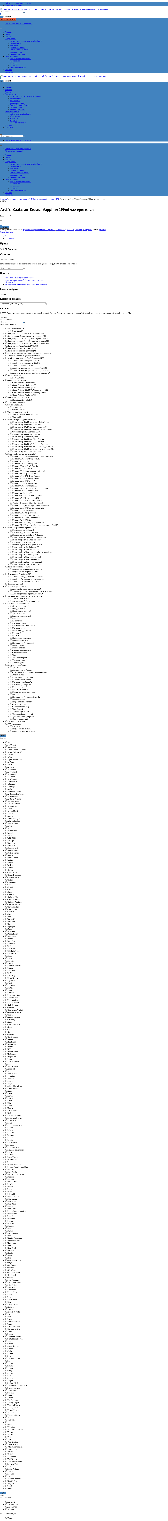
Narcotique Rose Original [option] (18, 397)
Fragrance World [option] (13, 995)
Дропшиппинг (16, 52)
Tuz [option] (8, 1422)
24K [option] (9, 742)
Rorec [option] (9, 1324)
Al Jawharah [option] (12, 772)
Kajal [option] (9, 1091)
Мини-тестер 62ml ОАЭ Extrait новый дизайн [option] (32, 446)
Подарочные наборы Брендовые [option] (27, 569)
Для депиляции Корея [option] (22, 670)
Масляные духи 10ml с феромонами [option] (28, 545)
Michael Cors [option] (12, 1194)
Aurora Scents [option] (12, 823)
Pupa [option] (9, 1297)
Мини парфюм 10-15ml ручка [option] (25, 547)
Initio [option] (9, 1064)
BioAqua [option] (11, 841)
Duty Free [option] (11, 941)
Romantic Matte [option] (13, 1322)
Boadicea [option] (11, 843)
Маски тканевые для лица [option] (23, 692)
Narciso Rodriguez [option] (14, 1238)
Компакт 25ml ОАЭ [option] (21, 461)
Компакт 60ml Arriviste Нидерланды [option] (28, 515)
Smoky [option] (10, 1373)
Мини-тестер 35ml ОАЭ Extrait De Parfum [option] (30, 422)
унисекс (102, 230)
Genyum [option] (10, 1007)
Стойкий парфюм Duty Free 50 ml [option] (27, 432)
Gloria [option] (9, 1022)
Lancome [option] (11, 1135)
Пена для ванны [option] (20, 640)
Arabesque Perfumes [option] (15, 794)
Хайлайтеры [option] (18, 662)
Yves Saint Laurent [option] (14, 1461)
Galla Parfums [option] (12, 1005)
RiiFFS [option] (10, 1309)
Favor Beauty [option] (12, 978)
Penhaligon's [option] (12, 1290)
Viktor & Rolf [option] (12, 1444)
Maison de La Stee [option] (14, 1165)
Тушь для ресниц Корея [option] (23, 716)
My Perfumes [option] (12, 1233)
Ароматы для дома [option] (16, 586)
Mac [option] (9, 1162)
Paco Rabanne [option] (13, 1280)
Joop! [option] (9, 1084)
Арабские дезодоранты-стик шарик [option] (27, 577)
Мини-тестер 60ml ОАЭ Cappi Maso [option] (28, 442)
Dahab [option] (10, 917)
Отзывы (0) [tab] (9, 238)
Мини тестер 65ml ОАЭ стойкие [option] (27, 451)
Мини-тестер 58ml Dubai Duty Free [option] (28, 439)
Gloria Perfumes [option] (13, 1025)
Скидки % (87, 230)
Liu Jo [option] (9, 1152)
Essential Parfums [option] (14, 966)
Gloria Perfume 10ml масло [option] (24, 383)
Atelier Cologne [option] (13, 818)
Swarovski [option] (11, 1390)
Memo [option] (9, 1189)
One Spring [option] (11, 1265)
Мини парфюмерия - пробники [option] (22, 527)
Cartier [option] (10, 880)
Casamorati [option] (11, 882)
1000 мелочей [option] (14, 724)
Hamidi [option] (10, 1039)
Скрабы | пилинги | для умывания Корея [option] (30, 672)
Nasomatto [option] (11, 1243)
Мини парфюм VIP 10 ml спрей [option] (26, 540)
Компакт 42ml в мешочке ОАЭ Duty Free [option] (30, 488)
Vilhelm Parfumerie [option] (15, 1447)
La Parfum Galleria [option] (14, 1118)
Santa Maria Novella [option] (15, 1339)
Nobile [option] (10, 1253)
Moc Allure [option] (11, 1209)
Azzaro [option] (10, 828)
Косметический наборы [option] (22, 680)
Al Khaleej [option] (11, 774)
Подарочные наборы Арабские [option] (26, 572)
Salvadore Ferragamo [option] (15, 1336)
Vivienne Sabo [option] (13, 1449)
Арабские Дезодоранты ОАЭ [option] (26, 581)
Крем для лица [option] (19, 623)
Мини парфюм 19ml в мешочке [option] (25, 559)
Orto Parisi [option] (11, 1275)
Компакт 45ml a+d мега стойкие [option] (27, 496)
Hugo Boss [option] (11, 1057)
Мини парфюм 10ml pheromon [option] (25, 550)
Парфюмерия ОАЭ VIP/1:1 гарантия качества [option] (27, 334)
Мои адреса (15, 63)
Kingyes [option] (10, 1108)
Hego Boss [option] (11, 1044)
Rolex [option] (9, 1319)
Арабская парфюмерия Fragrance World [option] (29, 368)
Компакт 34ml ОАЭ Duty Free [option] (26, 476)
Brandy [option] (10, 855)
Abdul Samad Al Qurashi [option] (17, 750)
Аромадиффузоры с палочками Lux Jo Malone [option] (32, 591)
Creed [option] (9, 914)
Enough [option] (10, 961)
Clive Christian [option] (13, 907)
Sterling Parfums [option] (13, 1388)
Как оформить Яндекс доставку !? (19, 278)
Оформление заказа (18, 67)
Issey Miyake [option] (12, 1066)
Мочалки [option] (16, 633)
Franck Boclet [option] (12, 998)
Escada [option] (10, 963)
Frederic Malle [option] (13, 1003)
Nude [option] (9, 1255)
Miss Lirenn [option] (12, 1199)
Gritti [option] (9, 1030)
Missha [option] (10, 1206)
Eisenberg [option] (11, 944)
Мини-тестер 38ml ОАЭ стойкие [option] (27, 424)
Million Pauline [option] (13, 1196)
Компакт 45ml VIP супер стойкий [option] (27, 500)
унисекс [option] (10, 1509)
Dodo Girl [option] (11, 931)
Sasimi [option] (10, 1341)
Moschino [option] (11, 1223)
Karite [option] (9, 1093)
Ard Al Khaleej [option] (13, 801)
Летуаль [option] (10, 1484)
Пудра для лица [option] (19, 645)
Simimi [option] (10, 1366)
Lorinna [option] (10, 1155)
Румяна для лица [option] (19, 648)
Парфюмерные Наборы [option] (18, 567)
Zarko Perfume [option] (13, 1469)
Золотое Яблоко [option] (14, 1479)
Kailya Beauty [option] (13, 1088)
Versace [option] (10, 1435)
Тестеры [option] (16, 417)
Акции (8, 36)
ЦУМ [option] (9, 1488)
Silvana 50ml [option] (18, 410)
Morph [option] (10, 1221)
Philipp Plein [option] (12, 1292)
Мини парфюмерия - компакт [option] (21, 454)
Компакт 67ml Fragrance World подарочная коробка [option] (35, 525)
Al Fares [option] (10, 767)
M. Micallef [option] (11, 1160)
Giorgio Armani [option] (13, 1017)
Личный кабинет (12, 56)
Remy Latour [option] (12, 1304)
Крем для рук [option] (18, 628)
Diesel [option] (9, 924)
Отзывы (8, 70)
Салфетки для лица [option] (20, 606)
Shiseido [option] (10, 1356)
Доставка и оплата (17, 48)
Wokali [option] (10, 1452)
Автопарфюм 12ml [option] (21, 599)
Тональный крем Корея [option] (22, 714)
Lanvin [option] (10, 1138)
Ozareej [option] (10, 1277)
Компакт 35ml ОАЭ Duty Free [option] (26, 478)
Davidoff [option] (10, 919)
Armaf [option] (9, 809)
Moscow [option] (10, 1226)
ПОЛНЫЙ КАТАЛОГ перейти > (18, 24)
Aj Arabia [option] (11, 762)
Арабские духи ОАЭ (51, 199)
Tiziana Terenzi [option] (13, 1410)
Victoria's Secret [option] (13, 1442)
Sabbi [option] (9, 1331)
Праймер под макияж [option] (21, 611)
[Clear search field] (24, 322)
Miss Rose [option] (11, 1201)
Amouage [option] (11, 787)
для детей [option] (11, 1502)
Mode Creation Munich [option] (16, 1211)
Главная (8, 32)
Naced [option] (9, 1236)
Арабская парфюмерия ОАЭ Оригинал (24, 199)
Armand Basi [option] (12, 811)
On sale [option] (10, 1518)
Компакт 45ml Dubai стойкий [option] (25, 498)
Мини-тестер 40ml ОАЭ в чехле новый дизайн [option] (32, 429)
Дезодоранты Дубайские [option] (19, 574)
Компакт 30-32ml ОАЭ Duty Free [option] (27, 466)
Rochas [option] (10, 1314)
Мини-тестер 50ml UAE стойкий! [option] (27, 434)
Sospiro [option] (10, 1381)
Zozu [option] (9, 1476)
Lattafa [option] (10, 1140)
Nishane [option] (10, 1250)
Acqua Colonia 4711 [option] (15, 752)
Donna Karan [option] (12, 934)
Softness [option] (10, 1378)
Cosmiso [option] (10, 912)
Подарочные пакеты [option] (21, 729)
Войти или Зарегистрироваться (18, 3)
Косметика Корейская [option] (18, 665)
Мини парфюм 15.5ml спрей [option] (25, 554)
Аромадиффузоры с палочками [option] (26, 589)
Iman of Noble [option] (13, 1061)
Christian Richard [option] (14, 899)
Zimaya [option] (10, 1471)
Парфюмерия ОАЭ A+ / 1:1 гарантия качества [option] (28, 341)
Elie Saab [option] (11, 949)
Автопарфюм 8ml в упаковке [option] (25, 601)
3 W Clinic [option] (11, 745)
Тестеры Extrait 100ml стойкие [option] (26, 415)
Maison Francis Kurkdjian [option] (17, 1167)
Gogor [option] (9, 1027)
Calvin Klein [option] (12, 872)
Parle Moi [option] (11, 1287)
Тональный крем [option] (19, 658)
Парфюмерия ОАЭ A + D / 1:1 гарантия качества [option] (29, 343)
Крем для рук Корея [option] (21, 685)
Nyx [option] (9, 1258)
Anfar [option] (9, 789)
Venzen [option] (10, 1432)
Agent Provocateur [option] (14, 760)
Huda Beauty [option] (12, 1052)
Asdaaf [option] (10, 814)
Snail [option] (9, 1376)
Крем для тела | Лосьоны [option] (23, 626)
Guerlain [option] (10, 1034)
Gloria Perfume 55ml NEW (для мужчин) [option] (29, 392)
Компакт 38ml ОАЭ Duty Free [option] (25, 483)
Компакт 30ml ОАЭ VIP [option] (23, 469)
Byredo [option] (10, 868)
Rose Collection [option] (13, 1327)
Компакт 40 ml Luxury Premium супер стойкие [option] (32, 456)
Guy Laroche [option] (12, 1037)
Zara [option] (9, 1466)
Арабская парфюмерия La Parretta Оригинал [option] (31, 373)
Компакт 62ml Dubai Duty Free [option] (26, 518)
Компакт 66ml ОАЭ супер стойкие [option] (28, 523)
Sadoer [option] (10, 1334)
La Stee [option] (10, 1123)
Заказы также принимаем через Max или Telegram (26, 284)
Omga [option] (9, 1263)
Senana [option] (10, 1344)
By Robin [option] (11, 865)
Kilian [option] (9, 1106)
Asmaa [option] (10, 816)
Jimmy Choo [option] (12, 1074)
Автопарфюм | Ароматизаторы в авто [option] (24, 596)
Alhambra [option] (11, 784)
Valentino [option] (11, 1427)
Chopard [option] (10, 895)
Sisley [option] (9, 1371)
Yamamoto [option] (11, 1457)
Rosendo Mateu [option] (13, 1329)
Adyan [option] (10, 755)
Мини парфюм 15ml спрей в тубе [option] (26, 557)
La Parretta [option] (11, 1120)
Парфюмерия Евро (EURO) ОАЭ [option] (22, 348)
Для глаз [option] (16, 667)
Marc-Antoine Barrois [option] (15, 1174)
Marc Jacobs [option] (12, 1172)
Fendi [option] (9, 983)
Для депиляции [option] (19, 613)
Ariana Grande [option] (13, 806)
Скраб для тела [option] (19, 704)
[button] (84, 317)
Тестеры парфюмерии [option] (18, 412)
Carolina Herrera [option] (13, 877)
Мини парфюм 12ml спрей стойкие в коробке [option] (32, 552)
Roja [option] (9, 1317)
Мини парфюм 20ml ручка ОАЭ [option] (27, 562)
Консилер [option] (16, 618)
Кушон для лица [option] (19, 687)
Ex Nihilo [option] (11, 973)
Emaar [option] (9, 956)
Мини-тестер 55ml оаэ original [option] (25, 437)
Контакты (9, 72)
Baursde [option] (10, 833)
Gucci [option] (9, 1032)
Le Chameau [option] (12, 1142)
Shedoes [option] (10, 1354)
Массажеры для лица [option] (21, 631)
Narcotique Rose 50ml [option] (22, 400)
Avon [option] (9, 826)
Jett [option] (8, 1071)
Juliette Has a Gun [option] (14, 1086)
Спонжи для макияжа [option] (21, 650)
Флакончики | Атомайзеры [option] (23, 731)
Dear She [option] (11, 922)
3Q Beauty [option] (11, 747)
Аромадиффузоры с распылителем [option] (27, 594)
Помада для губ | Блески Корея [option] (26, 697)
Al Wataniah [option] (12, 779)
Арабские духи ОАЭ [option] (23, 365)
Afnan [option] (9, 757)
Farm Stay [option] (11, 976)
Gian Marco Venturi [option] (15, 1010)
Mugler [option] (10, 1231)
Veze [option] (9, 1439)
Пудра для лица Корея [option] (22, 702)
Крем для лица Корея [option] (22, 682)
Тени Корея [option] (17, 709)
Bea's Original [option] (14, 375)
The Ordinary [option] (12, 1400)
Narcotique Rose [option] (13, 1241)
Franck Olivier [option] (13, 1000)
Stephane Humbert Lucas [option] (17, 1385)
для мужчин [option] (12, 1507)
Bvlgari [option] (10, 863)
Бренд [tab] (7, 236)
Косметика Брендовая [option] (18, 604)
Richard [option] (10, 1307)
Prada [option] (9, 1295)
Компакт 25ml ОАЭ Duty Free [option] (26, 459)
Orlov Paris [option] (11, 1270)
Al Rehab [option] (11, 777)
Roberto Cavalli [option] (13, 1312)
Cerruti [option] (10, 887)
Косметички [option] (17, 621)
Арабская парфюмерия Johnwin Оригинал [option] (30, 370)
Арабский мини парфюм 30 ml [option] (26, 361)
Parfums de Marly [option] (14, 1282)
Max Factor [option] (11, 1182)
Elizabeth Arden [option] (13, 951)
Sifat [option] (9, 1361)
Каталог (8, 34)
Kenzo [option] (10, 1098)
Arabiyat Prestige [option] (14, 799)
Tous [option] (9, 1417)
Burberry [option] (10, 860)
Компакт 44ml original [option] (22, 493)
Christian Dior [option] (12, 897)
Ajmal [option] (9, 764)
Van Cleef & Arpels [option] (15, 1430)
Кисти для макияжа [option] (21, 616)
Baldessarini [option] (12, 831)
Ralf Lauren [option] (12, 1300)
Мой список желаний (14, 5)
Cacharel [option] (10, 870)
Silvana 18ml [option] (18, 407)
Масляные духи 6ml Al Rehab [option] (25, 532)
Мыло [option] (15, 635)
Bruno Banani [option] (12, 858)
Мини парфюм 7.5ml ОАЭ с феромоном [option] (29, 537)
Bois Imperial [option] (12, 848)
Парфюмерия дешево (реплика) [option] (21, 351)
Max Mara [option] (11, 1184)
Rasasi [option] (9, 1302)
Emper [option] (10, 958)
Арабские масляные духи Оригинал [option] (23, 356)
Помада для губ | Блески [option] (23, 643)
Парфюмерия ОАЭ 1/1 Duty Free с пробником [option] (27, 338)
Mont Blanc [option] (12, 1214)
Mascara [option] (10, 1177)
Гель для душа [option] (19, 608)
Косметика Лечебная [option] (16, 721)
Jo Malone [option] (11, 1076)
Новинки (78, 230)
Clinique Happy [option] (13, 904)
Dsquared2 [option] (11, 936)
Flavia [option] (9, 990)
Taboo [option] (9, 1395)
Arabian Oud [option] (12, 796)
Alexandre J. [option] (12, 782)
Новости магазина (17, 54)
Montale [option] (10, 1216)
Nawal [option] (10, 1246)
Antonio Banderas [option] (14, 791)
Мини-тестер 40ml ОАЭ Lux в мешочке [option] (29, 427)
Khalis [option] (9, 1101)
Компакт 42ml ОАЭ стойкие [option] (25, 491)
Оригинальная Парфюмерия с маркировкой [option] (26, 336)
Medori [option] (10, 1187)
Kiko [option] (9, 1103)
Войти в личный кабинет (20, 59)
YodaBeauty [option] (12, 1459)
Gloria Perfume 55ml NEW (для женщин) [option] (30, 390)
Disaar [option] (9, 929)
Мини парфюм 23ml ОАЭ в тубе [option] (26, 564)
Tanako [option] (10, 1398)
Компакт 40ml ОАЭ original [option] (24, 486)
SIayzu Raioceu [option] (13, 1358)
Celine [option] (9, 885)
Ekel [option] (9, 946)
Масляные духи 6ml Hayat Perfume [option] (27, 535)
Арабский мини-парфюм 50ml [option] (26, 363)
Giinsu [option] (10, 1015)
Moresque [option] (11, 1219)
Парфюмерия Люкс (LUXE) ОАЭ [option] (22, 346)
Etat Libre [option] (11, 971)
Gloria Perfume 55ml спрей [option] (24, 388)
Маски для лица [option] (20, 689)
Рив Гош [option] (11, 1486)
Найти (3, 736)
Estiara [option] (10, 968)
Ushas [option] (9, 1425)
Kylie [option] (9, 1113)
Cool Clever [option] (12, 909)
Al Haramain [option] (12, 769)
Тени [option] (15, 655)
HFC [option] (9, 1049)
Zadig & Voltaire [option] (13, 1464)
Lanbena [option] (10, 1133)
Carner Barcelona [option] (14, 875)
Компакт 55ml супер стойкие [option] (25, 513)
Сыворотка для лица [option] (21, 707)
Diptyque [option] (11, 926)
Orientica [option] (11, 1268)
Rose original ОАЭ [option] (15, 329)
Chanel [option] (10, 890)
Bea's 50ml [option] (18, 378)
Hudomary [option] (11, 1054)
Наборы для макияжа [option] (21, 638)
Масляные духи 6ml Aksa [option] (23, 530)
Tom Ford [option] (11, 1412)
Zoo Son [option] (10, 1474)
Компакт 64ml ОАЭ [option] (21, 520)
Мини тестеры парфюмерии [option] (21, 419)
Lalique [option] (10, 1130)
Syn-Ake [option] (10, 1393)
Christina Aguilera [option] (14, 902)
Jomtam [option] (10, 1081)
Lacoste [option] (10, 1128)
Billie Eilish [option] (11, 838)
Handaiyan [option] (11, 1042)
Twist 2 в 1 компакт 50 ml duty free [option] (27, 503)
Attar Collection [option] (13, 821)
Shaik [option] (9, 1351)
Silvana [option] (10, 1363)
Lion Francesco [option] (13, 1147)
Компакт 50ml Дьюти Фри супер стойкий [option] (30, 505)
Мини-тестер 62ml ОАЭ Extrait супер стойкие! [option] (33, 449)
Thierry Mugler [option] (13, 1403)
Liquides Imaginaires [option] (15, 1150)
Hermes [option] (10, 1047)
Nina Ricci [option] (11, 1248)
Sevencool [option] (11, 1349)
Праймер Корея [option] (19, 699)
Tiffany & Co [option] (12, 1408)
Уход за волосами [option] (20, 719)
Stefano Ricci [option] (12, 1383)
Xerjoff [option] (10, 1454)
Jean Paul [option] (11, 1069)
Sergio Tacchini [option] (13, 1346)
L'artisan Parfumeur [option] (15, 1115)
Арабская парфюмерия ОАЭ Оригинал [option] (25, 358)
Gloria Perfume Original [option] (18, 380)
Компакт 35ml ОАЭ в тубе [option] (23, 481)
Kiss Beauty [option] (12, 1111)
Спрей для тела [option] (20, 653)
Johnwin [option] (10, 1079)
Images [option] (10, 1059)
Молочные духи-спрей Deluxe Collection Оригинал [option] (29, 353)
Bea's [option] (9, 836)
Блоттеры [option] (16, 726)
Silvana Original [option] (15, 405)
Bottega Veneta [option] (13, 853)
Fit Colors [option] (11, 985)
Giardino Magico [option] (14, 1012)
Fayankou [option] (11, 980)
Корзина (13, 65)
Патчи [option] (15, 694)
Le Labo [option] (10, 1145)
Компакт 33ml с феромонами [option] (25, 473)
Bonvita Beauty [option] (13, 850)
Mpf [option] (9, 1228)
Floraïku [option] (10, 993)
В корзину (4, 227)
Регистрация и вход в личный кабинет (26, 41)
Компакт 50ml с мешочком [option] (24, 510)
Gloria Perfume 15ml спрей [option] (24, 385)
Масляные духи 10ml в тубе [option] (25, 542)
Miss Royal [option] (11, 1204)
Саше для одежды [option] (15, 584)
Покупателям (10, 39)
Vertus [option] (9, 1437)
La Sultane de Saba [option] (14, 1125)
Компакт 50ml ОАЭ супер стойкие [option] (28, 508)
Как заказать (15, 45)
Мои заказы (15, 61)
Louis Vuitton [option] (12, 1157)
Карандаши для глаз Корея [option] (23, 677)
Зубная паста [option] (18, 675)
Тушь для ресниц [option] (20, 660)
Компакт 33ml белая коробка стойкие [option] (28, 471)
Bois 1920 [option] (11, 845)
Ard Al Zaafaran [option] (13, 804)
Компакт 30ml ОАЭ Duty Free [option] (25, 464)
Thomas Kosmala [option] (14, 1405)
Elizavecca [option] (11, 953)
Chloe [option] (9, 892)
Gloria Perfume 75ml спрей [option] (24, 395)
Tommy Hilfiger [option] (13, 1415)
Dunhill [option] (10, 939)
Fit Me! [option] (10, 988)
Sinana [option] (10, 1368)
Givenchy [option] (11, 1020)
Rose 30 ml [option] (17, 331)
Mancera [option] (10, 1169)
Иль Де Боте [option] (12, 1481)
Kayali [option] (10, 1096)
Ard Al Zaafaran (6, 232)
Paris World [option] (11, 1285)
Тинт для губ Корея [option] (21, 712)
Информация (15, 43)
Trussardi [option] (11, 1420)
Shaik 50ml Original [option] (16, 402)
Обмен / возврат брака (19, 50)
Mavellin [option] (10, 1179)
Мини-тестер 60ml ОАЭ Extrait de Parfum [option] (30, 444)
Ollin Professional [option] (14, 1260)
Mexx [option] (9, 1192)
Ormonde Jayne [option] (13, 1273)
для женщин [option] (12, 1504)
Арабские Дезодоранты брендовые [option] (28, 579)
